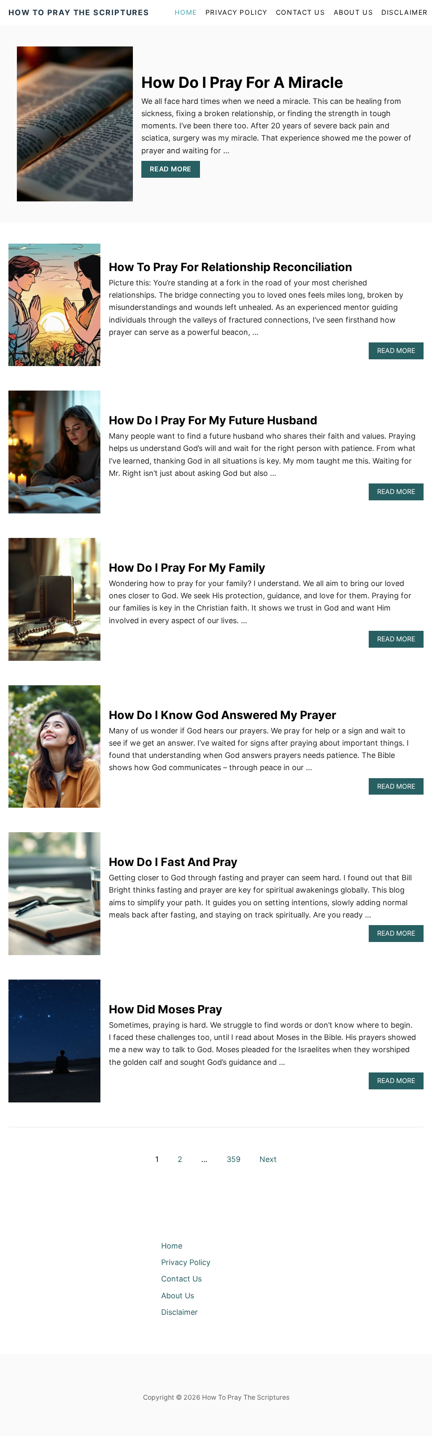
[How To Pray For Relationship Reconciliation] (54, 309)
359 (233, 1159)
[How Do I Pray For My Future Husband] (54, 456)
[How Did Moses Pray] (54, 1045)
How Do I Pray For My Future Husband (213, 420)
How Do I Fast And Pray (173, 862)
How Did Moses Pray (165, 1009)
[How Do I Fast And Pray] (54, 897)
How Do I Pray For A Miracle (242, 82)
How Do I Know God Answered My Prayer (222, 715)
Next (268, 1159)
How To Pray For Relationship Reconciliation (230, 267)
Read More (174, 171)
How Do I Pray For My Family (187, 568)
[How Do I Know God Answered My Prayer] (54, 750)
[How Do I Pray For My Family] (54, 603)
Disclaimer (404, 12)
